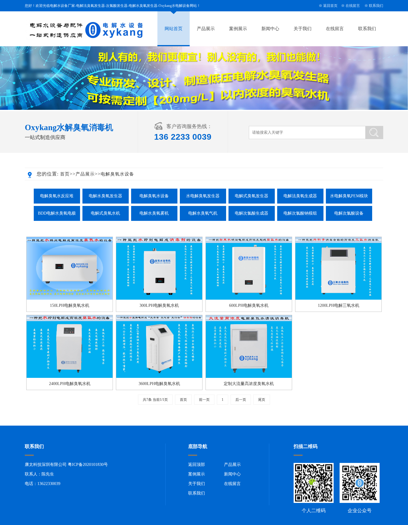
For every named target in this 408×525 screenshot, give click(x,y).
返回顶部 (196, 464)
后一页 (240, 400)
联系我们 (376, 6)
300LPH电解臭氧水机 (159, 305)
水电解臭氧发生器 (203, 196)
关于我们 (303, 28)
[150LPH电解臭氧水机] (70, 298)
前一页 (204, 400)
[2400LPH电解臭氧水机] (70, 377)
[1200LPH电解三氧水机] (338, 298)
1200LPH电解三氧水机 (338, 305)
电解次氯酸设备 (348, 213)
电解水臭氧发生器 (105, 196)
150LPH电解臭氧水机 (69, 305)
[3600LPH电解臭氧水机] (159, 377)
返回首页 (330, 6)
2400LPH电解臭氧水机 (70, 383)
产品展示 (206, 28)
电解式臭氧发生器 (251, 196)
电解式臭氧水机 (105, 213)
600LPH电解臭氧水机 (249, 305)
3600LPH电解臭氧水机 (159, 383)
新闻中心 (270, 28)
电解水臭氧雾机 (154, 213)
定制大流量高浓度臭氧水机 (249, 383)
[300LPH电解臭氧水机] (159, 298)
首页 (65, 174)
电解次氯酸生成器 (251, 213)
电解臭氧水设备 (117, 174)
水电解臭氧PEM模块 (349, 196)
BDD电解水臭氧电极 (57, 213)
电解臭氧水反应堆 (56, 196)
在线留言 (353, 6)
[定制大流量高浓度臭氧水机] (249, 377)
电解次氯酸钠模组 (300, 213)
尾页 (261, 400)
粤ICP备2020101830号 (88, 464)
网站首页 (173, 28)
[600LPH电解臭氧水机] (249, 298)
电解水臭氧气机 (202, 213)
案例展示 (238, 28)
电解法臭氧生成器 (300, 196)
